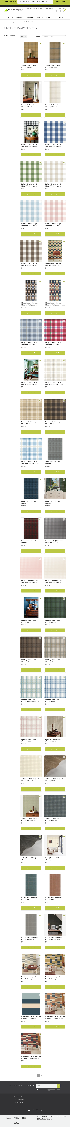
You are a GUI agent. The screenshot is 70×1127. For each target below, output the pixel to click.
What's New (10, 17)
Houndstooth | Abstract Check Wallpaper (54, 542)
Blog (34, 8)
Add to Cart (31, 75)
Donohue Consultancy (47, 1119)
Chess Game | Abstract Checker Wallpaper (53, 264)
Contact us (39, 8)
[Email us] (29, 1110)
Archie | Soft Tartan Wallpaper (28, 66)
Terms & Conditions (48, 8)
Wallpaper (40, 17)
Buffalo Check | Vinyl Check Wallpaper (29, 145)
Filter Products (10, 35)
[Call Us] (41, 1110)
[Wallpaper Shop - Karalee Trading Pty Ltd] (13, 10)
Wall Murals (30, 17)
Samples (48, 17)
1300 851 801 (62, 8)
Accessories (19, 17)
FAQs (55, 17)
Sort (38, 37)
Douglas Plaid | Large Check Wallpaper (29, 344)
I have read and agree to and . (49, 1090)
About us (29, 8)
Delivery (61, 17)
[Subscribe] (58, 1086)
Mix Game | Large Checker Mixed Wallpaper (31, 978)
